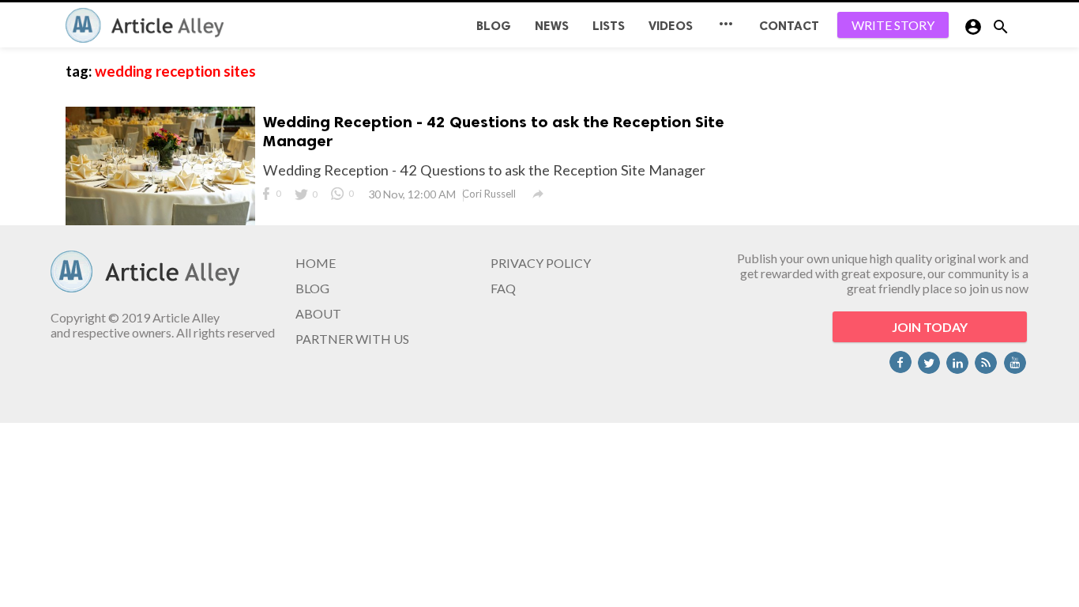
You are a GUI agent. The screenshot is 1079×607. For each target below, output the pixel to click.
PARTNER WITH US (352, 338)
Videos (671, 25)
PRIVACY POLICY (541, 262)
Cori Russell (489, 193)
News (552, 25)
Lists (608, 25)
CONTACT (789, 25)
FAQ (503, 288)
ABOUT (318, 313)
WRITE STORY (893, 24)
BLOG (493, 25)
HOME (315, 262)
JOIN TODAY (930, 326)
